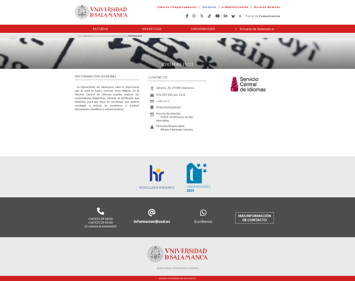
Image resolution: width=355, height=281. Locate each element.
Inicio (80, 36)
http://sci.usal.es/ (168, 107)
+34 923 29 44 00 (100, 219)
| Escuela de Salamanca (254, 29)
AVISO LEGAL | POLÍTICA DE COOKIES (177, 268)
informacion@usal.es (152, 221)
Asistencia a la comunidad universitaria (110, 36)
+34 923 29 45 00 (100, 222)
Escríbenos (203, 221)
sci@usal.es (163, 101)
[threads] (240, 16)
